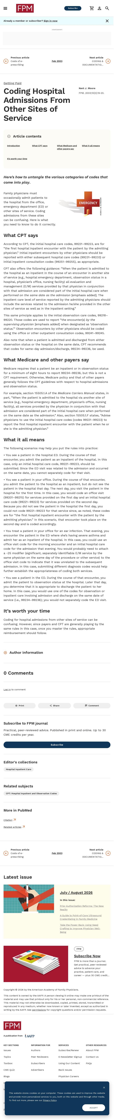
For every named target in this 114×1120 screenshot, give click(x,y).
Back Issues (65, 1069)
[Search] (107, 8)
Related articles (12, 827)
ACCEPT (94, 1108)
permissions (39, 1009)
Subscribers (38, 1063)
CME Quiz (9, 1069)
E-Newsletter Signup (70, 1056)
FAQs (89, 1063)
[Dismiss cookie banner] (104, 1087)
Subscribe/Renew (68, 1050)
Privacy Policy (49, 1100)
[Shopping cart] (91, 8)
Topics (7, 1056)
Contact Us (92, 1056)
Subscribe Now (87, 956)
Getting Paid (13, 83)
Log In (7, 689)
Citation (8, 820)
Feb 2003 (57, 61)
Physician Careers (68, 1076)
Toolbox (8, 1063)
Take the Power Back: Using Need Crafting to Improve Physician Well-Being (80, 928)
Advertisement (57, 29)
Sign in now (50, 20)
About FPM (92, 1050)
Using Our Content (69, 1063)
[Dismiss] (107, 21)
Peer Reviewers (39, 1056)
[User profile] (99, 8)
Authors (35, 1050)
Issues (7, 1050)
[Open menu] (5, 8)
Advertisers (37, 1069)
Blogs (7, 1076)
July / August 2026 (76, 892)
